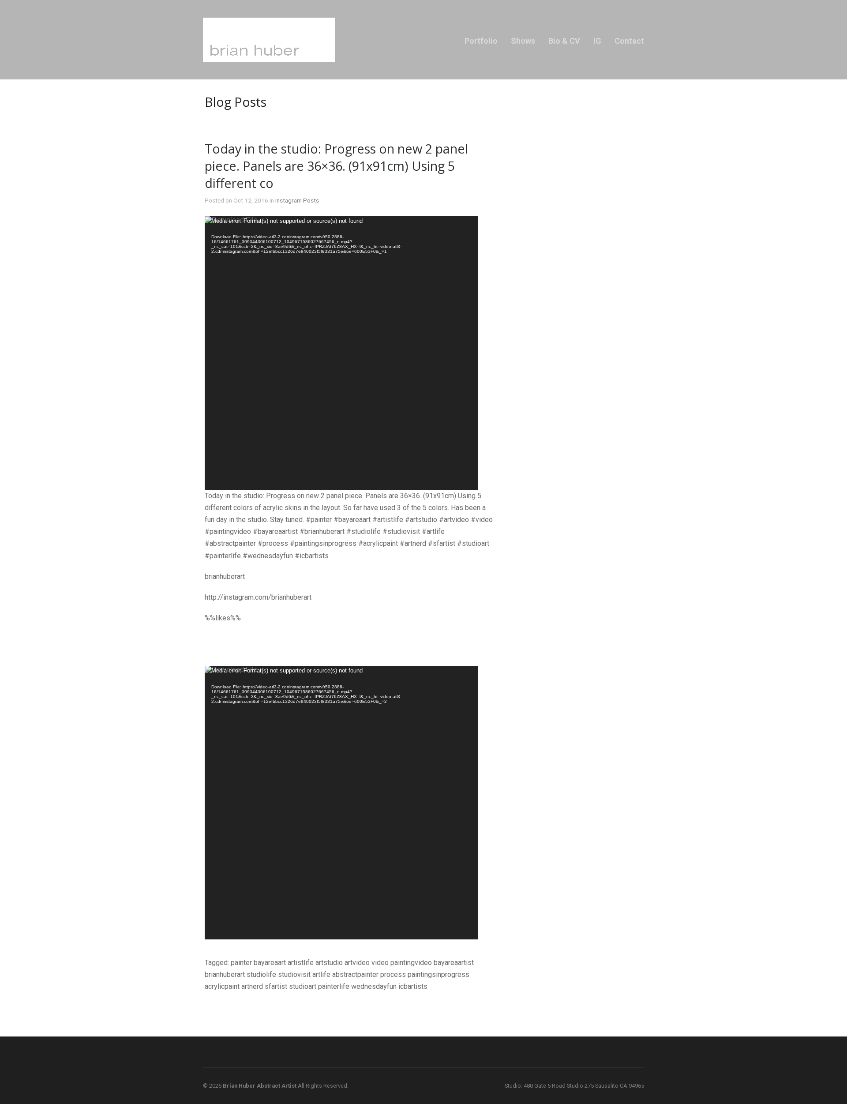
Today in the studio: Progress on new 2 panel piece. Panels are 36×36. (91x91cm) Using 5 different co (336, 166)
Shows (523, 40)
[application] (341, 353)
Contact (629, 40)
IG (597, 40)
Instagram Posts (297, 200)
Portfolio (481, 40)
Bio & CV (564, 40)
